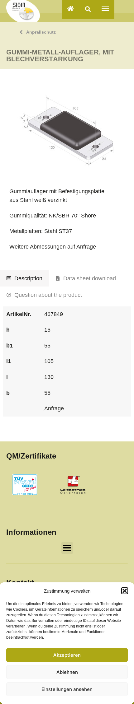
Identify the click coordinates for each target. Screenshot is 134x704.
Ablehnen (67, 672)
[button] (125, 591)
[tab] (24, 278)
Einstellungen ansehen (67, 689)
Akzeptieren (67, 655)
